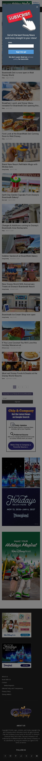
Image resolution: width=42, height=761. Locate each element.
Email (10, 42)
